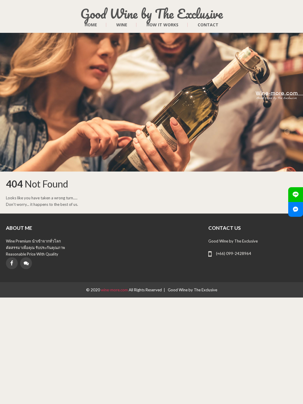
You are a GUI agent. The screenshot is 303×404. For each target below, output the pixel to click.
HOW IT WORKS (162, 25)
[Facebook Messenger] (295, 209)
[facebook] (12, 263)
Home (91, 25)
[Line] (295, 194)
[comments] (26, 263)
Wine (121, 25)
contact (208, 25)
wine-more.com (115, 289)
